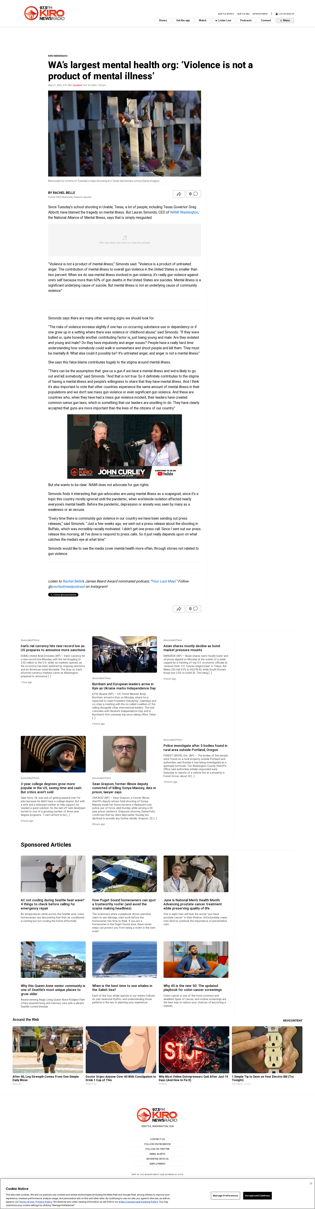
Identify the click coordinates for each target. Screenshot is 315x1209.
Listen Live (224, 20)
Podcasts (246, 20)
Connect (266, 20)
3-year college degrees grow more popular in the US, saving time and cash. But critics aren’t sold (51, 788)
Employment (158, 1163)
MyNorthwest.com (154, 1174)
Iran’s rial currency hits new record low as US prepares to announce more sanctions (53, 648)
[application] (124, 446)
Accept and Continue (257, 1195)
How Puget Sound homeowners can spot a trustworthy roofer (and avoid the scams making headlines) (124, 904)
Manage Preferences (225, 1195)
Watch (202, 20)
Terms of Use (26, 1201)
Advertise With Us (157, 1158)
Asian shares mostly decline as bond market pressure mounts (192, 648)
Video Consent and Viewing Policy (138, 1201)
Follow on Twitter (157, 1148)
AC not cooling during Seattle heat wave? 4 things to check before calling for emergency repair (52, 904)
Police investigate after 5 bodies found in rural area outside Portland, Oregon (195, 748)
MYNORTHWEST (260, 14)
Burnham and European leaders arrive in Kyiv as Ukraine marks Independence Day (124, 686)
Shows (163, 20)
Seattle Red (243, 14)
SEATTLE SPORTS (226, 14)
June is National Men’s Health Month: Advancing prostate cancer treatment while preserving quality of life (193, 904)
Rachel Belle (72, 581)
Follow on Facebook (157, 1144)
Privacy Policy (43, 1201)
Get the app (183, 20)
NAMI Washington (184, 212)
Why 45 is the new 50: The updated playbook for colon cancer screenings (193, 988)
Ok (311, 1183)
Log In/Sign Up (286, 14)
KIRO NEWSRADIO (57, 55)
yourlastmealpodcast (68, 586)
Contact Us (157, 1139)
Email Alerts (157, 1153)
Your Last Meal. (164, 581)
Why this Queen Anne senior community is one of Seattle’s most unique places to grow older (53, 990)
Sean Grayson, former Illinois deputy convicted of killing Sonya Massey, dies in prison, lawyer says (124, 788)
